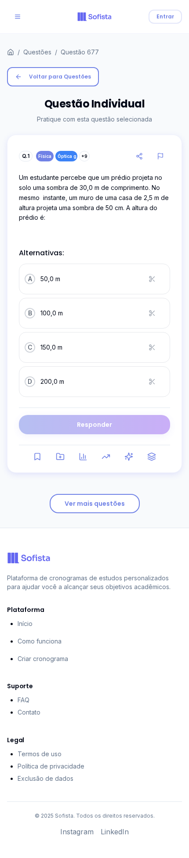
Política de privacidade (51, 766)
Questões (37, 52)
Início (25, 623)
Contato (29, 712)
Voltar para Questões (60, 76)
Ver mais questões (95, 503)
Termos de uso (40, 754)
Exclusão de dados (45, 778)
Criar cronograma (43, 658)
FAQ (23, 700)
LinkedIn (115, 831)
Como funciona (40, 641)
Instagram (77, 831)
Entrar (165, 16)
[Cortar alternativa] (154, 279)
